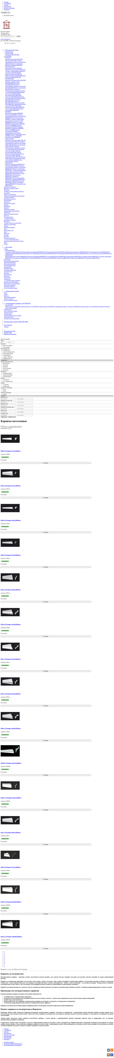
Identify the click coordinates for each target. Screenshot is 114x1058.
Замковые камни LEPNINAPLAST (14, 253)
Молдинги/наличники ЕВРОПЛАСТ (37, 256)
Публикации (7, 1036)
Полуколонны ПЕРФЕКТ (18, 123)
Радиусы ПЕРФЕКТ (16, 135)
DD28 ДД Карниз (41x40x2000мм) (11, 624)
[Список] (1, 425)
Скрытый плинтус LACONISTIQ (89, 306)
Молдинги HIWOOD (10, 60)
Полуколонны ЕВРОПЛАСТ (49, 258)
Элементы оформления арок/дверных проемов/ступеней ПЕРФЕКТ (14, 121)
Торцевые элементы (9, 286)
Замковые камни (8, 268)
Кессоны (6, 236)
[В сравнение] (91, 567)
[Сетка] (3, 425)
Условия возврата (9, 1042)
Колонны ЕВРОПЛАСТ (35, 258)
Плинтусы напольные (10, 194)
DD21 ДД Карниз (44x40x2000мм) (11, 659)
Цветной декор (9, 218)
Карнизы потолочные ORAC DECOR (15, 140)
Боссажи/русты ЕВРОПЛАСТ (21, 258)
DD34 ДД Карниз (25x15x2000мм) (11, 485)
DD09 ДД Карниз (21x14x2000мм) (11, 451)
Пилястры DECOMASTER (12, 96)
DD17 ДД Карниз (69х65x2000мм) (11, 832)
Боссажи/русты (8, 271)
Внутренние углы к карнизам (12, 283)
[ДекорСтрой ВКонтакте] (108, 1051)
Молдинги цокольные (10, 264)
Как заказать (7, 6)
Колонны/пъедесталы (10, 199)
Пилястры (6, 202)
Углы (5, 229)
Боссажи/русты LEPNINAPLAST (33, 253)
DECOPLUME (9, 53)
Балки (5, 292)
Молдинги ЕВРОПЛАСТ (11, 166)
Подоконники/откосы (10, 265)
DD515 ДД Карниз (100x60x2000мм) (11, 936)
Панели (6, 226)
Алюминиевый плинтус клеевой (12, 315)
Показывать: (4, 428)
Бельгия (7, 363)
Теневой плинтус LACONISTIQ (30, 306)
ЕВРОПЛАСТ (9, 163)
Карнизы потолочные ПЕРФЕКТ (14, 113)
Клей (5, 242)
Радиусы (6, 215)
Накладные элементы (10, 285)
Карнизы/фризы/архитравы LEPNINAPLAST (33, 252)
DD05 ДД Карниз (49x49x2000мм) (11, 728)
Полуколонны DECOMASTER (13, 95)
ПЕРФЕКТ (8, 111)
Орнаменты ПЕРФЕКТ (17, 128)
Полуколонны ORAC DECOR (13, 152)
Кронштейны (7, 267)
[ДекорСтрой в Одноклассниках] (111, 1051)
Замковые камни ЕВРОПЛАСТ (90, 256)
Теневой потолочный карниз (11, 318)
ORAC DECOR (10, 138)
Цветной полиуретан (9, 238)
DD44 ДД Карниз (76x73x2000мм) (11, 867)
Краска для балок (8, 298)
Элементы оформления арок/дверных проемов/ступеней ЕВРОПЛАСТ (15, 172)
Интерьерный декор (9, 331)
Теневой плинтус (8, 312)
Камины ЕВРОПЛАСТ (19, 179)
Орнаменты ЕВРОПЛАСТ (12, 181)
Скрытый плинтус (9, 317)
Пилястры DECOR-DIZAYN (18, 75)
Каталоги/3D (7, 1038)
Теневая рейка (8, 314)
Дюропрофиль (8, 375)
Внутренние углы (8, 230)
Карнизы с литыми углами (11, 188)
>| (4, 966)
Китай (6, 365)
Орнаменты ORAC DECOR (12, 156)
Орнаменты (7, 206)
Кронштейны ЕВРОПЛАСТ (74, 256)
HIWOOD (8, 57)
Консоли (6, 208)
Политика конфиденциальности (13, 1043)
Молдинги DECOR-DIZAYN (18, 69)
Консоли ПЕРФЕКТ (10, 129)
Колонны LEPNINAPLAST (49, 253)
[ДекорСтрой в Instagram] (108, 1056)
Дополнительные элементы (12, 280)
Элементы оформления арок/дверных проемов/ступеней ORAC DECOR (15, 148)
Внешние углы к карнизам (11, 282)
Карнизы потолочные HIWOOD (14, 59)
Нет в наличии (8, 345)
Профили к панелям (9, 227)
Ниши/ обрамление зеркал (11, 214)
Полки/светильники (9, 209)
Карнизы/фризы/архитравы (11, 261)
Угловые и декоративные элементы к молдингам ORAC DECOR (15, 143)
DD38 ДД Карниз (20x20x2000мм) (11, 520)
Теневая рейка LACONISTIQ (46, 306)
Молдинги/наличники (10, 262)
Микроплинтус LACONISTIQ (13, 306)
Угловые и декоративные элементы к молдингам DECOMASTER (15, 86)
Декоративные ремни (10, 297)
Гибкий (6, 384)
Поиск (18, 36)
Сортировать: (4, 426)
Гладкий (6, 379)
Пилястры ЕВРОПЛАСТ (64, 258)
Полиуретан (7, 376)
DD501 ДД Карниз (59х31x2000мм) (11, 798)
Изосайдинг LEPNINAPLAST (13, 252)
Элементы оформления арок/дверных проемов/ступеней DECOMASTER (15, 91)
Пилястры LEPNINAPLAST (81, 253)
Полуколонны (7, 200)
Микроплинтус (8, 309)
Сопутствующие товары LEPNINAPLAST (100, 253)
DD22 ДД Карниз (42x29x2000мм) (11, 694)
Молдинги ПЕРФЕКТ (11, 114)
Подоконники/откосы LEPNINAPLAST (99, 252)
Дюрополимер (8, 373)
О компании (7, 3)
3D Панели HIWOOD (16, 65)
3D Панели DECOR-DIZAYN (13, 77)
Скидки (6, 5)
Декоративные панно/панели (11, 211)
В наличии (7, 347)
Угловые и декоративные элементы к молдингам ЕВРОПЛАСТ (15, 167)
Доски (5, 294)
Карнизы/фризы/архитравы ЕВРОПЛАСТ (16, 256)
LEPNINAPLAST (10, 250)
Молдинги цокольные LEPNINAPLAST (77, 252)
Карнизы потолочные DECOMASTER (15, 80)
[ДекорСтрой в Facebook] (111, 1056)
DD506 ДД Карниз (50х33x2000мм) (11, 763)
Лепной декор (9, 51)
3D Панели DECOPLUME (12, 54)
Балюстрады (7, 277)
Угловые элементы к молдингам (12, 223)
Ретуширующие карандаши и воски (13, 241)
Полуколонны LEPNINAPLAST (65, 253)
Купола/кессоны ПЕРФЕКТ (12, 137)
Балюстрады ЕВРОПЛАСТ (78, 258)
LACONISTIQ (8, 56)
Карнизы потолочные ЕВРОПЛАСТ (15, 164)
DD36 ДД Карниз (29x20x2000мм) (11, 555)
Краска (6, 244)
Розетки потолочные (9, 203)
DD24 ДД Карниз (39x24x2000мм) (11, 589)
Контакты (7, 9)
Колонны (6, 273)
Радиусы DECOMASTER (12, 108)
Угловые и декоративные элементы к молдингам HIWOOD (15, 62)
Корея (6, 366)
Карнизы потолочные (10, 187)
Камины (6, 205)
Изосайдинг (7, 259)
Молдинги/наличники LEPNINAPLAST (56, 252)
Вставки (6, 235)
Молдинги (7, 190)
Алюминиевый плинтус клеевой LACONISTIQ (67, 306)
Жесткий (6, 386)
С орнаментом (8, 381)
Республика (7, 368)
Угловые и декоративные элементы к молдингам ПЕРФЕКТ (15, 116)
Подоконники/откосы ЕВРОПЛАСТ (57, 256)
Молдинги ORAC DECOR (12, 141)
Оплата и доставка (9, 8)
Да (5, 389)
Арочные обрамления (10, 270)
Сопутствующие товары (12, 239)
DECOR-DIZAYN (10, 66)
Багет (5, 232)
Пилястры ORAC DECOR (12, 153)
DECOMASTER (10, 78)
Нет (5, 391)
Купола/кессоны (8, 217)
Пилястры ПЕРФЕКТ (11, 125)
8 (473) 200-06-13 (5, 39)
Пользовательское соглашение (12, 1045)
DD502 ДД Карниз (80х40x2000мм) (11, 902)
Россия (6, 370)
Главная (6, 2)
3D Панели (7, 212)
